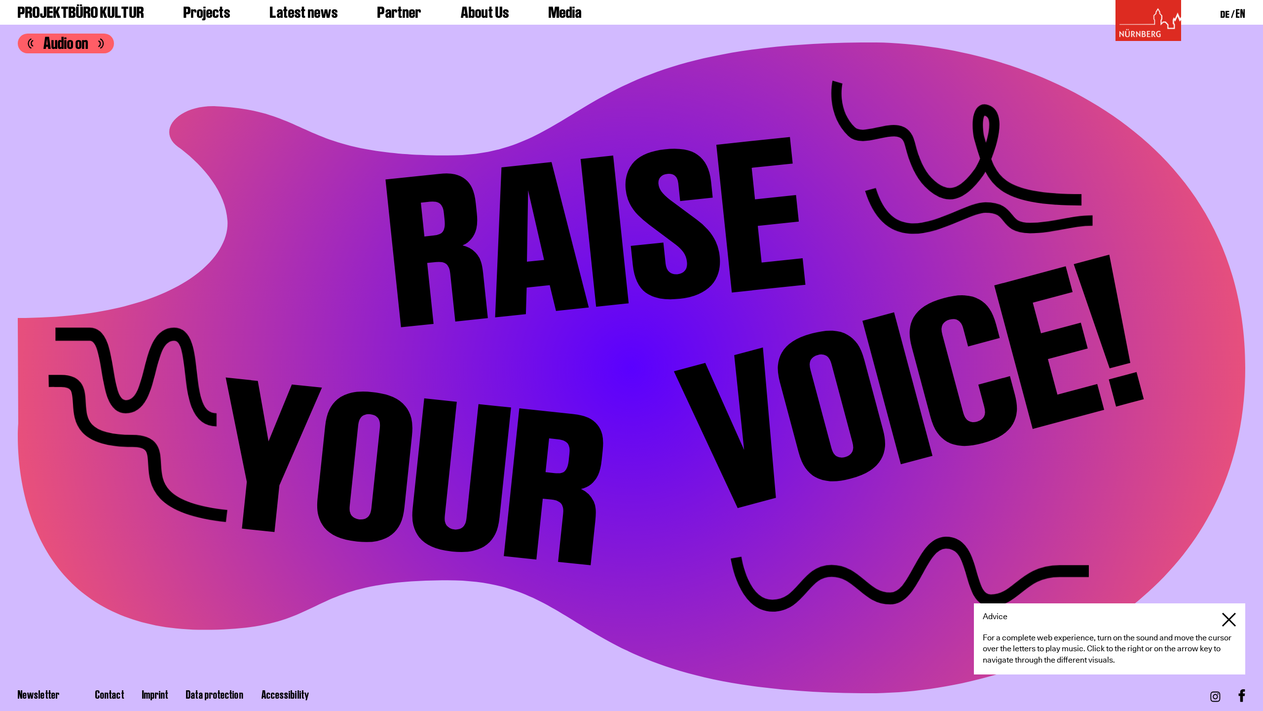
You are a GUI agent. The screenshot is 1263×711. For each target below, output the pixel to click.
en (1240, 13)
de (1225, 14)
